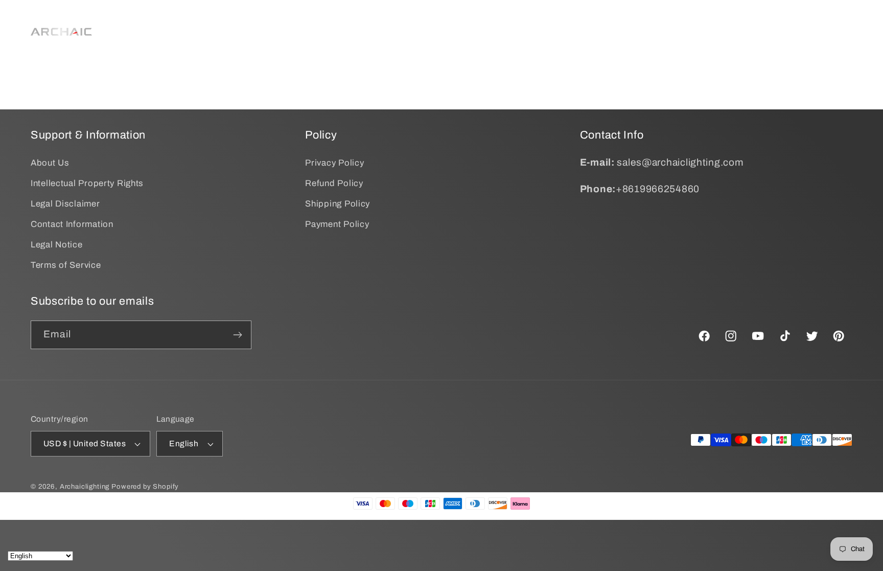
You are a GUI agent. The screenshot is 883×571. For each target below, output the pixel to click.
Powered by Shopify (145, 486)
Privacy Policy (334, 163)
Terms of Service (66, 265)
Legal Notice (57, 244)
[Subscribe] (237, 335)
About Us (50, 163)
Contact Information (72, 224)
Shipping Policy (337, 204)
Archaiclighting (85, 486)
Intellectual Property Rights (87, 183)
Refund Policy (334, 183)
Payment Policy (337, 224)
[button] (301, 19)
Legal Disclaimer (65, 204)
